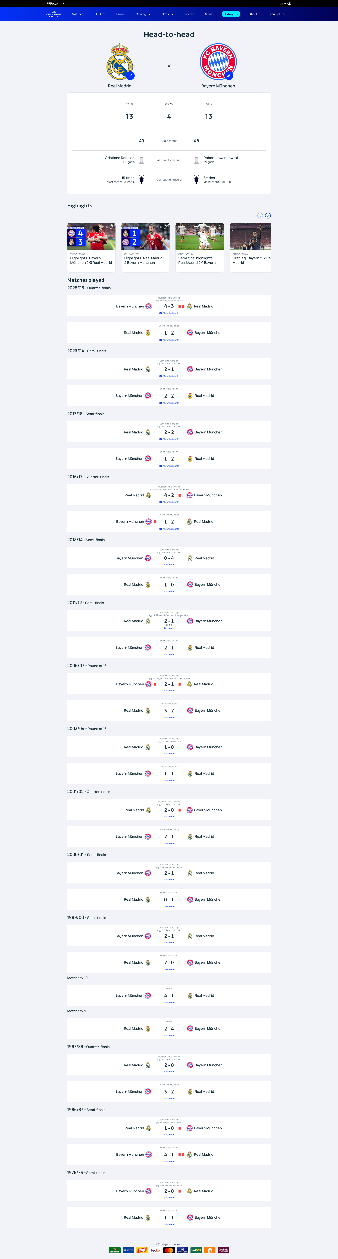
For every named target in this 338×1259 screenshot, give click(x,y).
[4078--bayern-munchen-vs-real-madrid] (169, 1091)
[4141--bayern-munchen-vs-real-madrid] (169, 1154)
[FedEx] (155, 1250)
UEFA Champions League (53, 14)
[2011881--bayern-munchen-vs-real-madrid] (169, 557)
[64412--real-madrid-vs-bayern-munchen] (169, 962)
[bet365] (196, 1250)
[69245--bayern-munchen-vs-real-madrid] (169, 836)
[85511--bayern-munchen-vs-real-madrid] (169, 683)
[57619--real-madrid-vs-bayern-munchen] (169, 1028)
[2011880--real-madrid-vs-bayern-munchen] (169, 584)
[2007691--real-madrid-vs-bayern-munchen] (169, 620)
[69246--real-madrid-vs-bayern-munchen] (169, 809)
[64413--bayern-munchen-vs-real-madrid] (169, 935)
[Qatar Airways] (223, 1250)
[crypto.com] (182, 1250)
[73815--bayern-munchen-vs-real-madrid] (169, 773)
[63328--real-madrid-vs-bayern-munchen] (169, 1217)
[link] (78, 14)
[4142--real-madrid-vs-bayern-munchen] (169, 1127)
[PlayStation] (128, 1250)
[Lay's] (142, 1250)
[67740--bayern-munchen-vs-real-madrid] (169, 872)
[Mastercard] (169, 1250)
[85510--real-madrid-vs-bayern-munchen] (169, 710)
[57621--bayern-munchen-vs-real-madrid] (169, 995)
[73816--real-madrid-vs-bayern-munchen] (169, 746)
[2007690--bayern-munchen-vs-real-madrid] (169, 647)
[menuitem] (79, 14)
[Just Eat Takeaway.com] (209, 1250)
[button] (143, 14)
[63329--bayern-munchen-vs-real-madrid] (169, 1190)
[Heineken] (115, 1250)
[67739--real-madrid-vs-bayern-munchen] (169, 899)
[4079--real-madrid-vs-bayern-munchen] (169, 1064)
